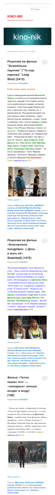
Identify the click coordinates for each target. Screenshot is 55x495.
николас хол (27, 487)
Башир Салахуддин (29, 355)
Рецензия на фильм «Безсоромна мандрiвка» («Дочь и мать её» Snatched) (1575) (22, 249)
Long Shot (11, 213)
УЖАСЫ (18, 485)
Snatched (40, 353)
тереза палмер (39, 487)
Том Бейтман (25, 360)
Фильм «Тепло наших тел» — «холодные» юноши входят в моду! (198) (22, 386)
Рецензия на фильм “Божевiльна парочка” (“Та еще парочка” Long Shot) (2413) (22, 70)
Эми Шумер (15, 365)
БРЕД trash (29, 482)
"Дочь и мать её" (28, 353)
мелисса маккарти (34, 358)
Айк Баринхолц (13, 355)
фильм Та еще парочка (17, 225)
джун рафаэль (13, 218)
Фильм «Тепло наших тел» (18, 490)
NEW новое (19, 205)
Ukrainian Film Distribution (27, 213)
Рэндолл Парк (29, 220)
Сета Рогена (41, 220)
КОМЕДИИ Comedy (32, 210)
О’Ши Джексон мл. (28, 218)
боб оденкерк (22, 215)
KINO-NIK (15, 16)
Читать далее (14, 199)
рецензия (18, 220)
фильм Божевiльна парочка (34, 223)
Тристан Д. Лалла (14, 223)
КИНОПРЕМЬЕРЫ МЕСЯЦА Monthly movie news (23, 349)
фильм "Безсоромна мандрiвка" (22, 361)
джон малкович (35, 485)
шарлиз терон (33, 225)
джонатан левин (36, 215)
